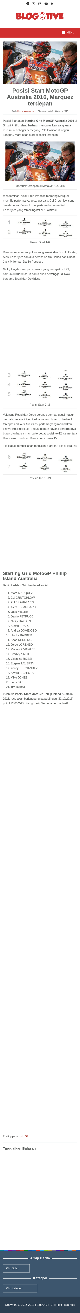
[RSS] (52, 4)
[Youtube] (46, 4)
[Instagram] (40, 4)
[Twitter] (34, 4)
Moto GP (23, 1136)
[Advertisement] (40, 326)
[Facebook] (28, 4)
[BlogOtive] (40, 15)
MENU (70, 32)
